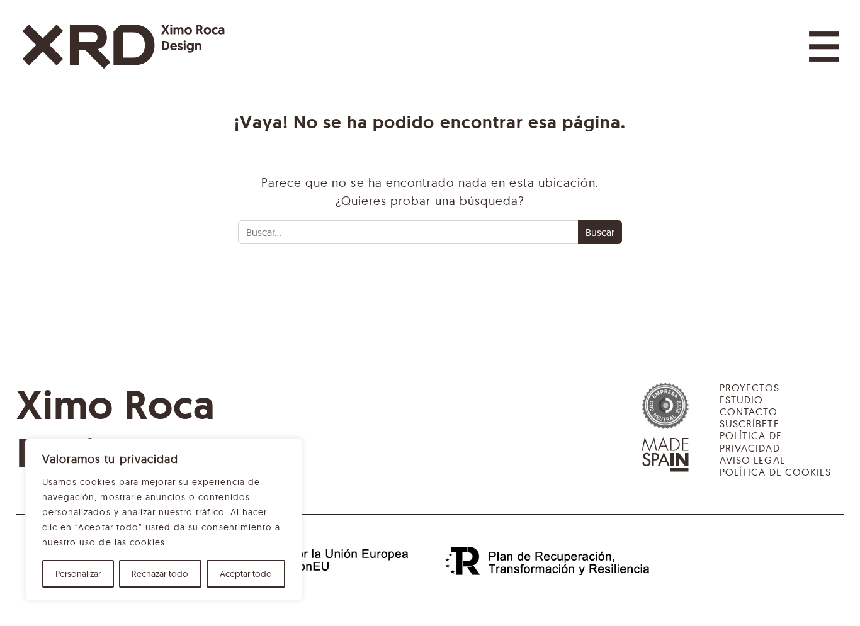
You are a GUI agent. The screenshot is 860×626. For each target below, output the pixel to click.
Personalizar (78, 573)
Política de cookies (775, 472)
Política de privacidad (750, 441)
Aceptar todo (246, 573)
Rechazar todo (160, 573)
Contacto (749, 411)
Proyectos (749, 387)
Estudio (741, 399)
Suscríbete (749, 423)
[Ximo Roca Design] (123, 46)
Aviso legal (752, 460)
